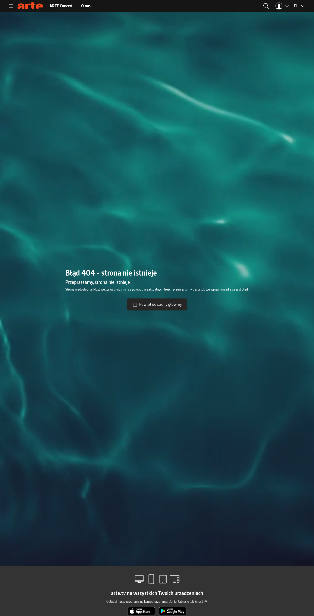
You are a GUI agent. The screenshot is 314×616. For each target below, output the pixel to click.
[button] (232, 6)
